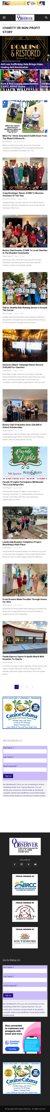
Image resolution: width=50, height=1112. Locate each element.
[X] (28, 864)
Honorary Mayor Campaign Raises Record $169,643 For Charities (23, 366)
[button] (4, 17)
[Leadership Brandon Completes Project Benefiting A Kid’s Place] (25, 522)
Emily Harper (7, 313)
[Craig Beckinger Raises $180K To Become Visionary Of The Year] (25, 174)
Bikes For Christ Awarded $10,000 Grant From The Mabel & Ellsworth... (25, 137)
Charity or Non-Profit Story (10, 61)
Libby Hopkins (8, 256)
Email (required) (10, 766)
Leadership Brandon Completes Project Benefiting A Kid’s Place (22, 543)
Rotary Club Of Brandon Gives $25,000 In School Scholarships (22, 426)
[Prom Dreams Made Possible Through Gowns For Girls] (25, 580)
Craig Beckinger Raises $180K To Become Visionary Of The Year (23, 194)
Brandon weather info (22, 823)
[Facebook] (14, 864)
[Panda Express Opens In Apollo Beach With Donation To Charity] (25, 637)
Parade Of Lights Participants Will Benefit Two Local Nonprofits (23, 483)
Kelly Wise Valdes (9, 199)
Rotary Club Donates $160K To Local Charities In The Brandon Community (25, 251)
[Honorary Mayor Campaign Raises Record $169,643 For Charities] (25, 345)
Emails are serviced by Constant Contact (30, 795)
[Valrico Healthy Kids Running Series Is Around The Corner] (25, 288)
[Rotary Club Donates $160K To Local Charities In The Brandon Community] (25, 231)
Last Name (8, 757)
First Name (8, 748)
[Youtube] (35, 864)
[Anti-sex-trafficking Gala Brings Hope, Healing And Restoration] (25, 52)
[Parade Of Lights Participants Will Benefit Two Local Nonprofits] (25, 462)
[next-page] (32, 687)
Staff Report (7, 141)
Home (5, 24)
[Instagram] (21, 864)
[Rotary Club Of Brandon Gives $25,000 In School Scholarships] (25, 405)
